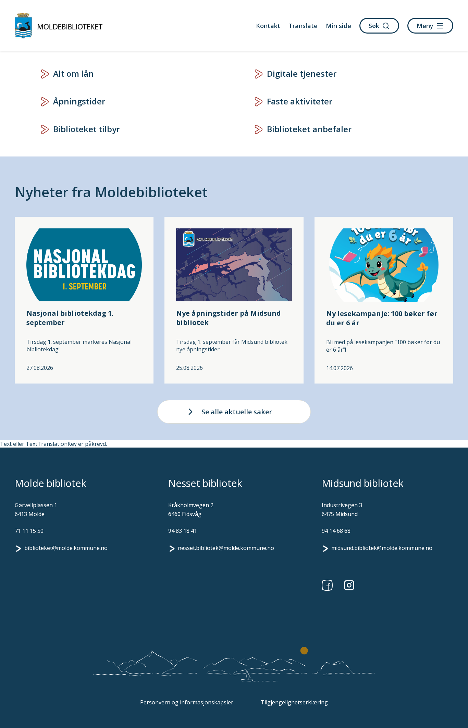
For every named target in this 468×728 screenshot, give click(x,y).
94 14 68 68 (336, 531)
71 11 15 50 (29, 531)
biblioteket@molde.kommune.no (66, 548)
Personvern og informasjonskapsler (186, 702)
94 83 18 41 (182, 531)
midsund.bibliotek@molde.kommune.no (381, 548)
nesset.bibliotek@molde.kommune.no (226, 548)
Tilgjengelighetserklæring (294, 702)
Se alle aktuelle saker (236, 411)
